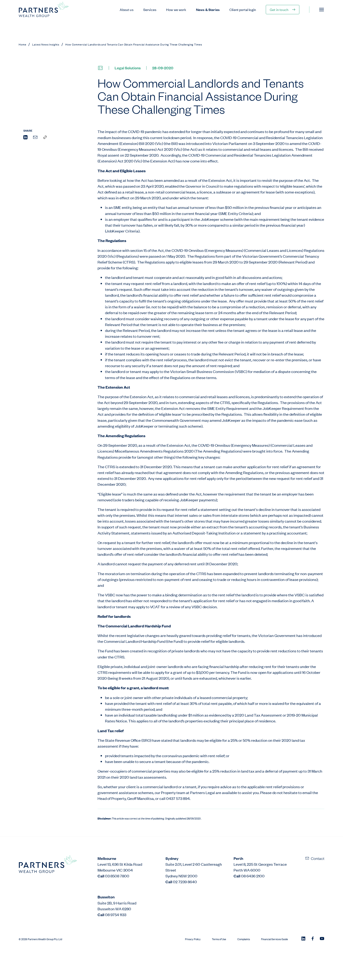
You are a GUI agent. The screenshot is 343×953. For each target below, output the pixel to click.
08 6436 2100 (253, 875)
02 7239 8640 (185, 881)
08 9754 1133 (115, 914)
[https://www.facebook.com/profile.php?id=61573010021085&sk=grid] (312, 939)
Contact (317, 858)
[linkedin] (25, 138)
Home (22, 44)
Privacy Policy (193, 939)
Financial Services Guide (274, 939)
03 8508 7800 (117, 875)
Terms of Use (219, 939)
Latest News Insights (45, 44)
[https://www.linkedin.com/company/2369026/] (303, 939)
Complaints (243, 939)
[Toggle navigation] (321, 9)
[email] (35, 138)
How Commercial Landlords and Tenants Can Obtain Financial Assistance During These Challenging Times (133, 44)
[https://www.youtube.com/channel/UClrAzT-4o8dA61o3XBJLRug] (322, 939)
